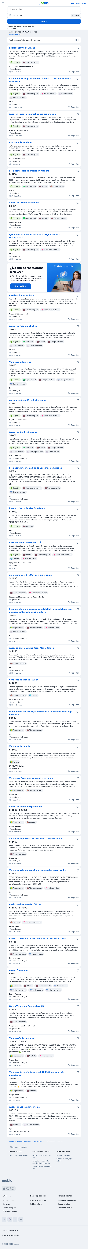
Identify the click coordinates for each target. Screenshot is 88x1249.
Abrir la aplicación (79, 3)
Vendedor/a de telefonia (21, 1038)
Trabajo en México (10, 1211)
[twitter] (15, 1219)
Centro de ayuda (9, 1207)
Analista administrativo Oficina (25, 904)
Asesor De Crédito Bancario (23, 432)
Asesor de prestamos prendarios (25, 806)
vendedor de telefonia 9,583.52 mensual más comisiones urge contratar (40, 713)
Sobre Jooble (8, 1200)
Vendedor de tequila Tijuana (23, 680)
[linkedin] (20, 1219)
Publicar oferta (36, 1204)
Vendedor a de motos (20, 362)
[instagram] (9, 1219)
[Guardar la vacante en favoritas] (77, 48)
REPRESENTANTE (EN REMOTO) (25, 542)
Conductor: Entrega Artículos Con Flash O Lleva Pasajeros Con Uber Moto (40, 80)
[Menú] (3, 3)
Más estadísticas (16, 34)
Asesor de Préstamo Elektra (23, 326)
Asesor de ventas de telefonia (24, 1107)
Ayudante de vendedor (20, 142)
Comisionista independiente (19, 1155)
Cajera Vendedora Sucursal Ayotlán (27, 1006)
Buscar (44, 21)
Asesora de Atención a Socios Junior (27, 400)
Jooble (16, 1244)
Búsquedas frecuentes (18, 1147)
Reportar (75, 71)
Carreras (6, 1204)
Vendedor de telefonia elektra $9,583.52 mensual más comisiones (36, 1073)
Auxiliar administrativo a (21, 295)
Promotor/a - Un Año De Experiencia (27, 508)
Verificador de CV (65, 1207)
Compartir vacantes (38, 1200)
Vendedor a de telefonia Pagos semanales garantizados (37, 870)
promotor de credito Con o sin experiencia (30, 575)
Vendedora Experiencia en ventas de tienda (31, 778)
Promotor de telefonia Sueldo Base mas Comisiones (35, 468)
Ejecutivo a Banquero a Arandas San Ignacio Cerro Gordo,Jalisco (34, 236)
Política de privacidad (10, 1235)
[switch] (77, 40)
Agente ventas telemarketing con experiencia (32, 114)
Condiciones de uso (10, 1230)
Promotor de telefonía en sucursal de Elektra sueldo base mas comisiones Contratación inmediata (40, 610)
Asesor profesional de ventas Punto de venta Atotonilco (37, 938)
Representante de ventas (22, 48)
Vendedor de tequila (19, 746)
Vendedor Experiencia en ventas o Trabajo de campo (35, 838)
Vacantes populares (63, 1155)
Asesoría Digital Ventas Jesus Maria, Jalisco (31, 648)
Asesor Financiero (18, 970)
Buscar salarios (64, 1204)
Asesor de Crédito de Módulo (24, 202)
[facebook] (4, 1219)
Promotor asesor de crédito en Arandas (29, 171)
